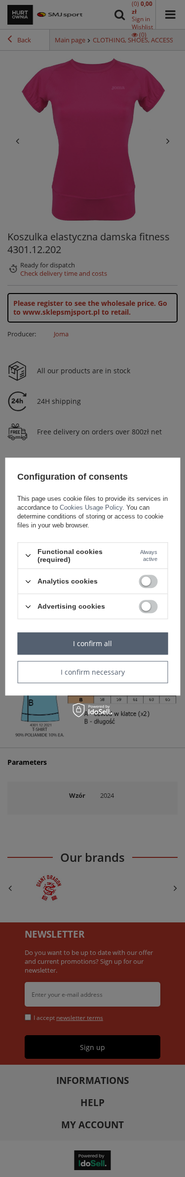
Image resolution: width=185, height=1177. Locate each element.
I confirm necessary (93, 672)
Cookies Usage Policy (91, 507)
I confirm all (92, 643)
